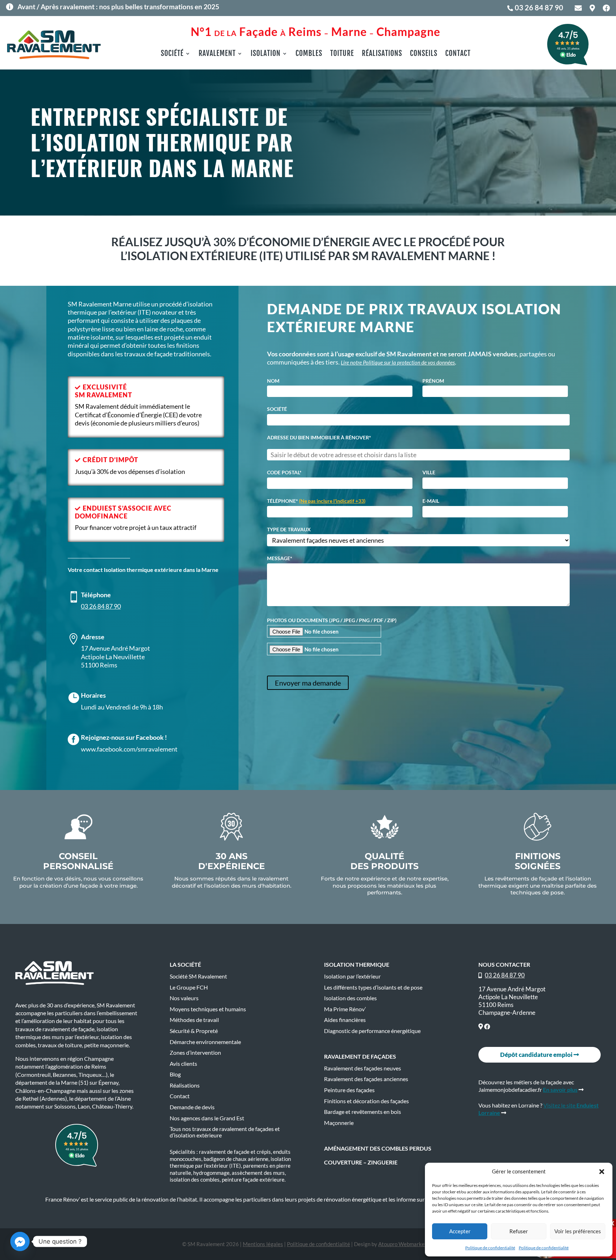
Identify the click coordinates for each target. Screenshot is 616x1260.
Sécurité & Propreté (194, 1031)
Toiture (342, 54)
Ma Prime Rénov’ (345, 1009)
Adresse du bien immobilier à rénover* (319, 437)
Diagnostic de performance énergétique (372, 1031)
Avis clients (183, 1063)
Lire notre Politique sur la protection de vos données (398, 362)
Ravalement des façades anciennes (366, 1079)
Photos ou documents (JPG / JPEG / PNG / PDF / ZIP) (331, 620)
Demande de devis (192, 1107)
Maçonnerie (339, 1123)
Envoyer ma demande (308, 682)
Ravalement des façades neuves (362, 1068)
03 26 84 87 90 (539, 7)
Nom (273, 381)
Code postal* (284, 472)
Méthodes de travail (194, 1020)
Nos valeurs (184, 998)
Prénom (433, 381)
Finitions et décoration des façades (366, 1101)
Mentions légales (263, 1244)
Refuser (518, 1231)
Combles (309, 54)
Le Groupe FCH (189, 987)
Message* (279, 558)
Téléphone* (316, 501)
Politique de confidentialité (490, 1247)
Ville (428, 472)
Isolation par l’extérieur (352, 976)
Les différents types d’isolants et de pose (373, 987)
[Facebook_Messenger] (20, 1241)
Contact (458, 54)
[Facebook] (487, 1026)
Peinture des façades (349, 1090)
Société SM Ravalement (198, 976)
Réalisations (382, 54)
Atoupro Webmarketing (406, 1244)
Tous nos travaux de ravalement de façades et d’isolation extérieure (225, 1132)
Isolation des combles (350, 998)
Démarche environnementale (205, 1042)
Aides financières (345, 1020)
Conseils (423, 54)
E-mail (430, 501)
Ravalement (217, 54)
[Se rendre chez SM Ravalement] (480, 1026)
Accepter (460, 1231)
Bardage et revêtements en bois (362, 1112)
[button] (601, 1171)
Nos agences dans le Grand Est (207, 1118)
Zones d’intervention (195, 1052)
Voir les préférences (577, 1231)
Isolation (266, 54)
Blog (175, 1074)
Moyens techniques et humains (208, 1009)
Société (172, 54)
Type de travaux (289, 529)
